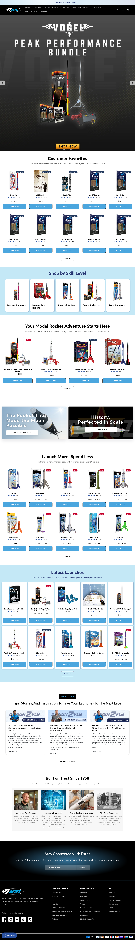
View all (67, 258)
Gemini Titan (67, 195)
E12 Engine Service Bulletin (62, 911)
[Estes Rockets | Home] (13, 891)
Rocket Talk (67, 696)
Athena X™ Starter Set (117, 369)
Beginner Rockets (15, 305)
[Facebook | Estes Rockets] (4, 919)
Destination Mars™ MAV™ (121, 493)
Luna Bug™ (121, 537)
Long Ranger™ (41, 537)
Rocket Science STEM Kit (84, 369)
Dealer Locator (86, 908)
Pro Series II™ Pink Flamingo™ (120, 609)
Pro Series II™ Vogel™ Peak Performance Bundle (17, 370)
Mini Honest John (94, 493)
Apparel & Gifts (114, 911)
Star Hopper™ (41, 493)
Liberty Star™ (14, 195)
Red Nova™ (67, 493)
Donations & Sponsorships (90, 911)
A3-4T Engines (67, 239)
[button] (29, 7)
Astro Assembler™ (67, 653)
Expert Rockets (90, 305)
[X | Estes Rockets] (30, 919)
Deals (111, 908)
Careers (83, 904)
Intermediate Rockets (38, 306)
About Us (83, 893)
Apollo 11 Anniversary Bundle (51, 369)
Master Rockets (115, 305)
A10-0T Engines (94, 195)
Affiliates (83, 896)
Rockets (112, 893)
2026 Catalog (40, 195)
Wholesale (84, 900)
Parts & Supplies (115, 900)
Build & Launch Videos (60, 896)
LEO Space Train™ (67, 537)
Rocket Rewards (58, 908)
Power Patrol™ (94, 537)
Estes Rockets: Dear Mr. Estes (14, 609)
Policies (55, 919)
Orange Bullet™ (14, 537)
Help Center (56, 904)
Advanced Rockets (66, 305)
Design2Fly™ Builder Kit (94, 609)
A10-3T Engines (40, 239)
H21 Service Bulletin (59, 915)
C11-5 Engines (14, 239)
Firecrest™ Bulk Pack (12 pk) (94, 653)
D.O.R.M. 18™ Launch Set (120, 653)
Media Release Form (88, 919)
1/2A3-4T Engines (94, 239)
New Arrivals (113, 904)
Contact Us (56, 893)
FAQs (54, 900)
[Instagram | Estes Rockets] (10, 919)
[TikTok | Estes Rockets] (23, 919)
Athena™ (14, 493)
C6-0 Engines (120, 195)
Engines (112, 896)
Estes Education (86, 915)
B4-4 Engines (120, 239)
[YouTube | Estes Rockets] (17, 919)
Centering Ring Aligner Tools (67, 609)
